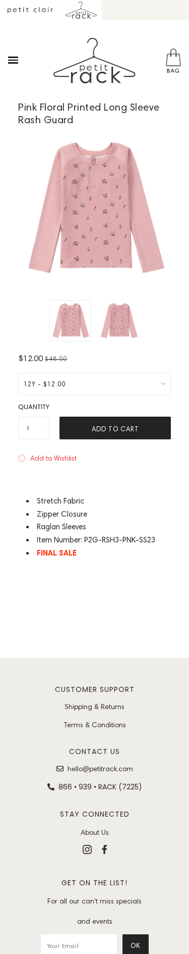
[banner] (94, 60)
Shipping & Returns (94, 706)
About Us (95, 832)
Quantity (33, 407)
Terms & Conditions (95, 724)
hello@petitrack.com (100, 768)
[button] (47, 458)
